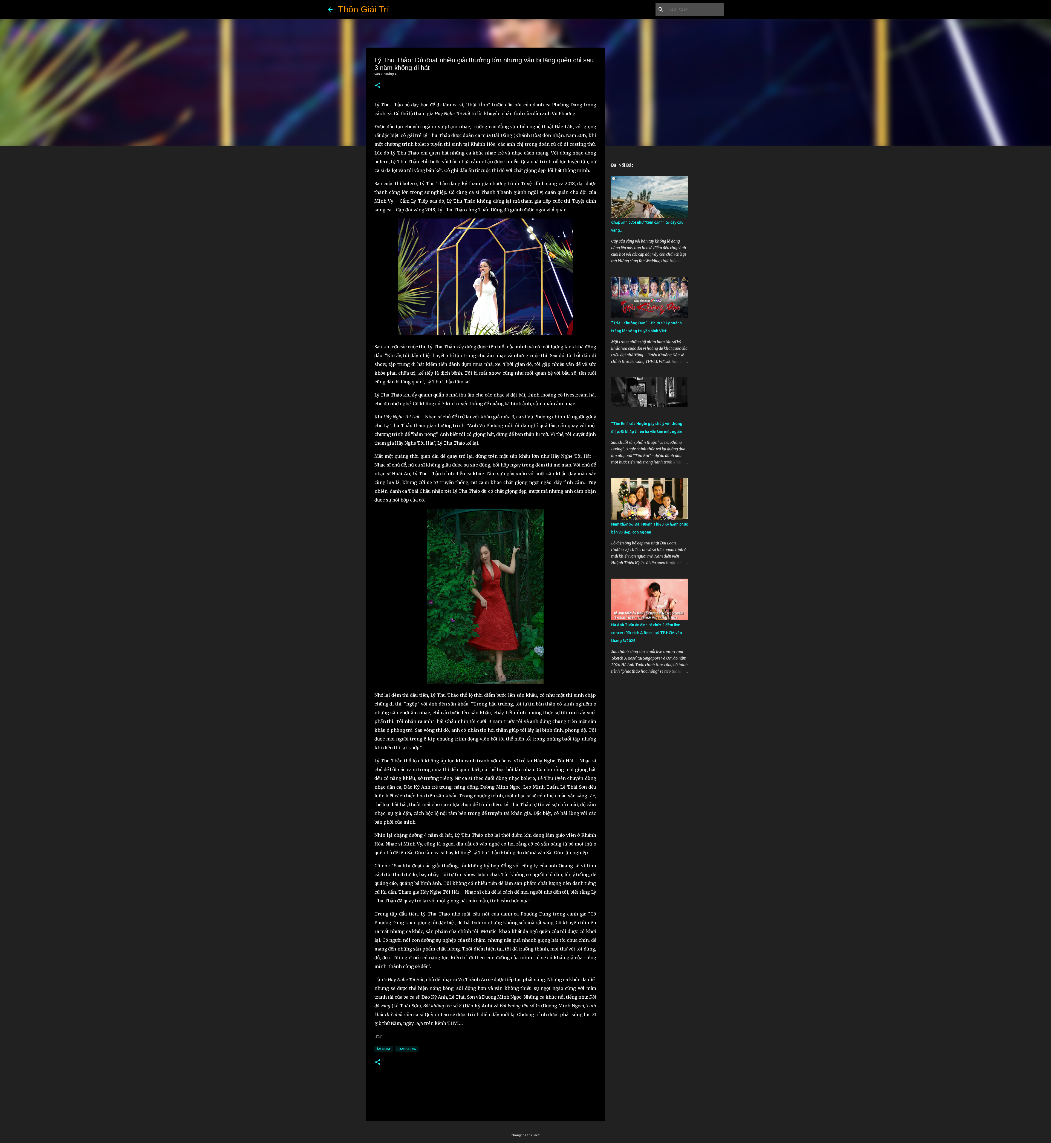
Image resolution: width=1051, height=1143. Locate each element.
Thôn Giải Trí (363, 9)
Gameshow (406, 1049)
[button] (377, 85)
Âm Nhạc (384, 1049)
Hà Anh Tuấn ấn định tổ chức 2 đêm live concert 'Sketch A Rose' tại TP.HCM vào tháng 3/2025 (646, 633)
